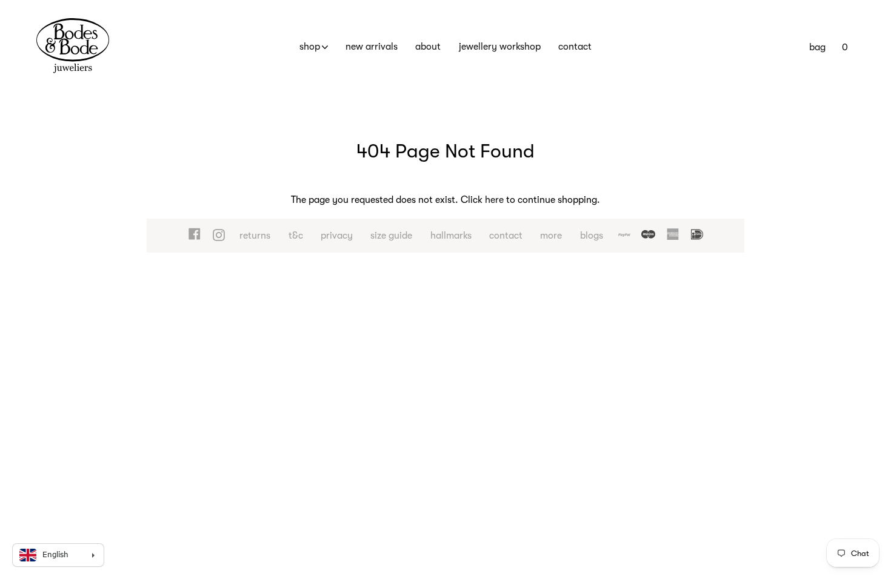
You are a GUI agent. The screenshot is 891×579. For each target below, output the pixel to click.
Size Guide (391, 235)
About (428, 46)
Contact (575, 46)
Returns (254, 235)
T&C (296, 235)
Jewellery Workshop (500, 46)
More (551, 235)
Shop (309, 46)
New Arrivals (371, 46)
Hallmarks (451, 235)
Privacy (337, 235)
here (494, 199)
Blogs (591, 235)
